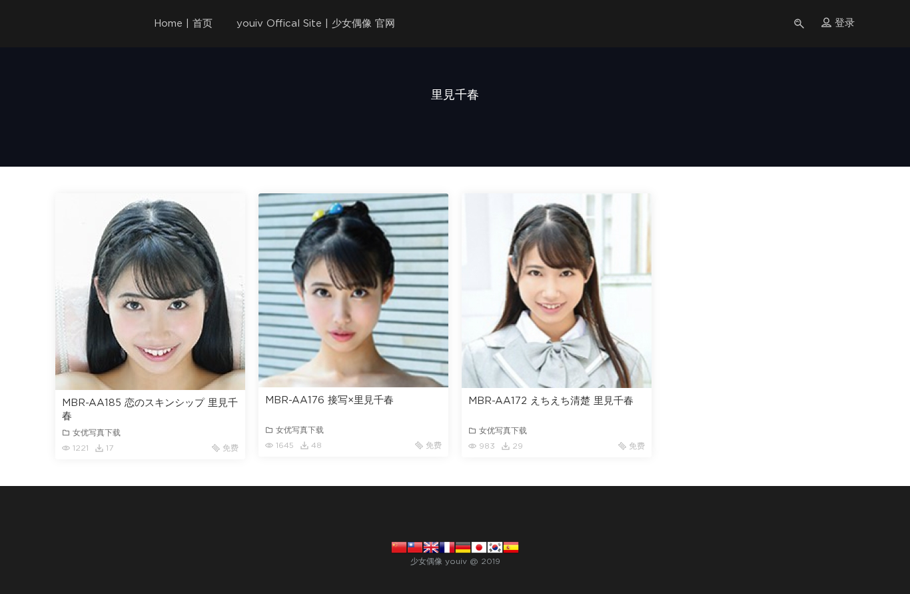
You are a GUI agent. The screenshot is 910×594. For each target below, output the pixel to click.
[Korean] (495, 547)
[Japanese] (479, 547)
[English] (431, 547)
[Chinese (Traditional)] (415, 547)
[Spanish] (511, 547)
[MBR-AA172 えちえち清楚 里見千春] (557, 290)
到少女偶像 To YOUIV (78, 23)
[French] (447, 547)
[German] (463, 547)
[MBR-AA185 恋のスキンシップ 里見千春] (150, 291)
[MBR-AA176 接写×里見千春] (353, 290)
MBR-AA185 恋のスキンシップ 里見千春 (150, 409)
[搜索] (800, 24)
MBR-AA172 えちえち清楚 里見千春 (551, 401)
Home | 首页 (183, 24)
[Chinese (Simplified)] (399, 547)
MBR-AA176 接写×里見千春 (329, 400)
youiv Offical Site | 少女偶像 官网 (315, 24)
